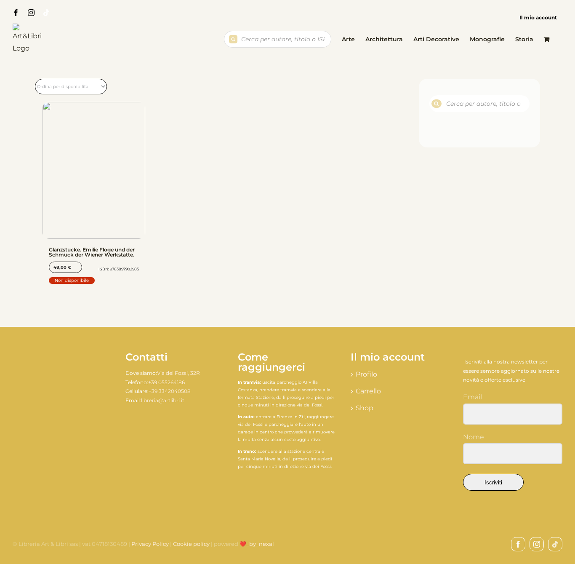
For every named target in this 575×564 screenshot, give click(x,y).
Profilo (366, 374)
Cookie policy (191, 543)
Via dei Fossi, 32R (178, 373)
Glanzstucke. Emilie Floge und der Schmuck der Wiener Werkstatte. (92, 252)
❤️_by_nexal (257, 543)
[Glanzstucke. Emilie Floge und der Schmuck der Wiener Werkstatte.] (94, 170)
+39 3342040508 (170, 391)
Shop (364, 408)
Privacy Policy (150, 543)
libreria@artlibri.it (162, 400)
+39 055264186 (166, 382)
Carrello (368, 391)
